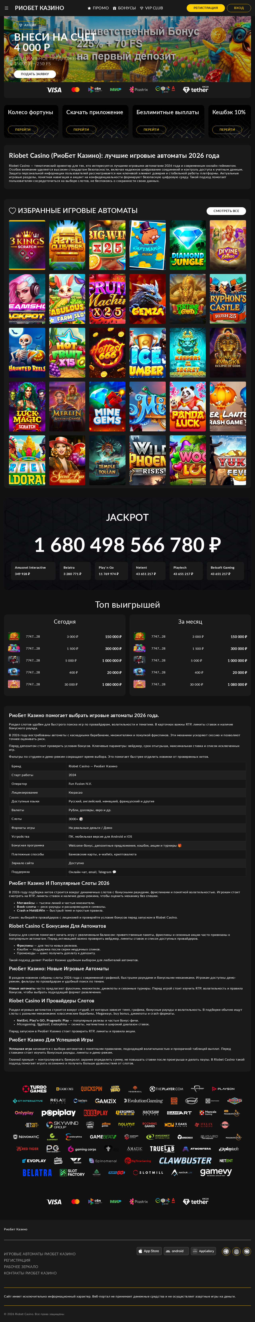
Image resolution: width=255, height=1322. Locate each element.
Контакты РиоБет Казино (30, 1273)
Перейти (23, 129)
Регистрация (206, 8)
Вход (239, 8)
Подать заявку (35, 74)
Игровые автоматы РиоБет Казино (40, 1254)
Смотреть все (226, 211)
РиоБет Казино (39, 8)
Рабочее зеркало (21, 1267)
